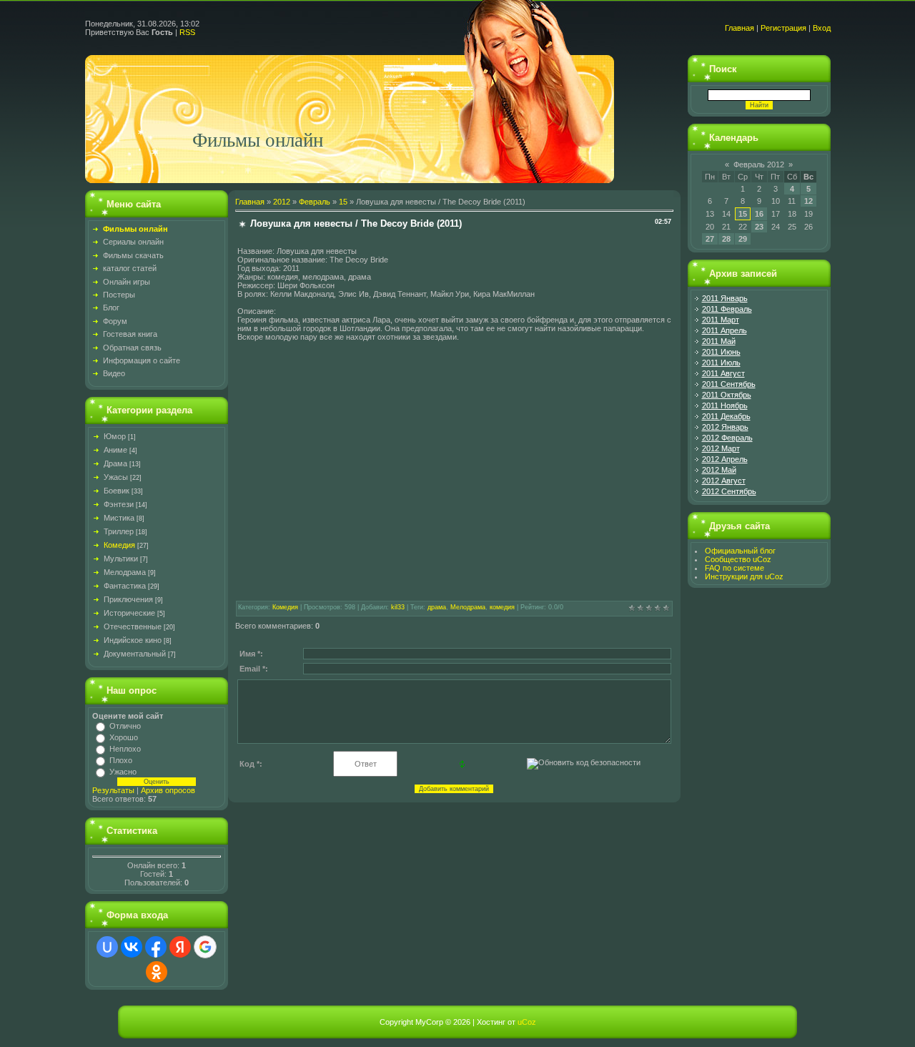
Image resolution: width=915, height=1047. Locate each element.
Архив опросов (168, 790)
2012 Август (724, 480)
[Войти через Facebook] (156, 947)
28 (726, 239)
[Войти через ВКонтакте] (131, 947)
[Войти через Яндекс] (180, 947)
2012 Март (721, 448)
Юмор (115, 436)
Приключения (128, 599)
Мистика (119, 517)
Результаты (113, 790)
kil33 (398, 607)
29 (742, 239)
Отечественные (133, 626)
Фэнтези (119, 504)
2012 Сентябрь (729, 491)
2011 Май (719, 341)
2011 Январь (725, 298)
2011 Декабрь (726, 416)
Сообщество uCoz (738, 559)
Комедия (119, 545)
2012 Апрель (725, 459)
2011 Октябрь (726, 394)
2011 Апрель (724, 330)
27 (710, 239)
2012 (281, 201)
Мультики (121, 558)
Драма (115, 463)
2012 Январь (725, 427)
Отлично (125, 726)
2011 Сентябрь (729, 384)
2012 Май (719, 470)
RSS (187, 32)
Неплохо (125, 748)
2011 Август (723, 373)
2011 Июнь (721, 352)
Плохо (120, 760)
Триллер (119, 531)
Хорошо (123, 737)
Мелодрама (125, 572)
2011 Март (720, 319)
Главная (739, 28)
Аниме (115, 450)
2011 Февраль (727, 309)
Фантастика (125, 585)
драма (436, 607)
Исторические (129, 613)
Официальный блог (740, 550)
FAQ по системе (734, 568)
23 (759, 226)
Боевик (116, 490)
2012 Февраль (727, 437)
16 (759, 214)
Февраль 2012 (758, 164)
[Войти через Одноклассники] (156, 972)
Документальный (135, 653)
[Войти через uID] (107, 947)
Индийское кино (133, 640)
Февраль (314, 201)
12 (808, 201)
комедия (502, 607)
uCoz (527, 1022)
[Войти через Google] (205, 946)
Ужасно (123, 771)
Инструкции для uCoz (744, 576)
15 (343, 201)
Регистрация (783, 28)
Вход (822, 28)
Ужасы (116, 477)
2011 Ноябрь (725, 405)
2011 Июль (721, 362)
